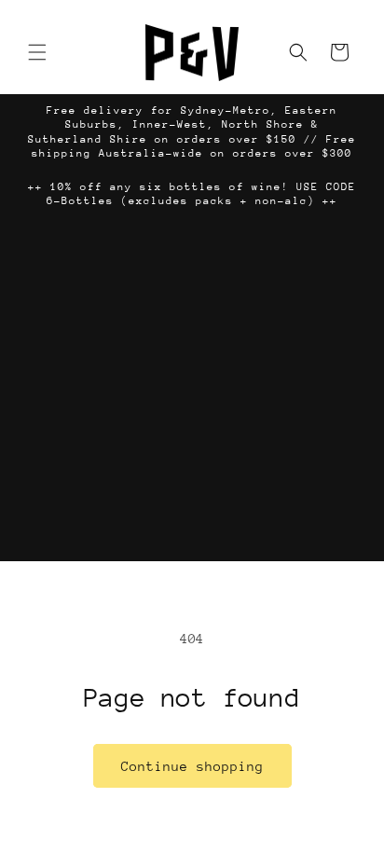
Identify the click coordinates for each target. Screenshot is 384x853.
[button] (37, 52)
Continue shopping (192, 766)
